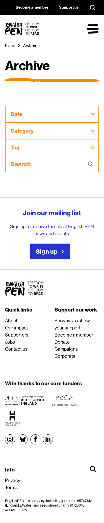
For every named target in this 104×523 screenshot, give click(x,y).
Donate (62, 342)
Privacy (12, 480)
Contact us (16, 349)
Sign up (46, 251)
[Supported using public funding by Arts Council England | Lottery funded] (25, 400)
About (11, 321)
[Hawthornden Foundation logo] (12, 418)
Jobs (10, 342)
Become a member (74, 335)
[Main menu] (93, 28)
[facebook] (35, 439)
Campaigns (66, 349)
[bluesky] (23, 439)
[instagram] (10, 439)
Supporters (17, 335)
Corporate (65, 356)
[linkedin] (48, 439)
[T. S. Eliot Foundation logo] (65, 400)
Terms (11, 487)
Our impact (16, 328)
